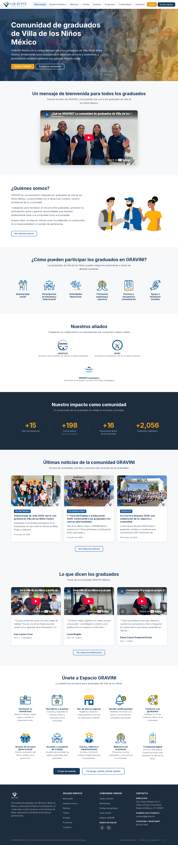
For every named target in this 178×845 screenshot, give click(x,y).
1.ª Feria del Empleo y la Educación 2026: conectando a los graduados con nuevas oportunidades (88, 518)
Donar (152, 4)
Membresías (105, 803)
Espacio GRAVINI (107, 818)
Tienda (85, 4)
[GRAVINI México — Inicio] (14, 4)
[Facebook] (102, 827)
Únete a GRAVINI (22, 66)
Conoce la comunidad (50, 66)
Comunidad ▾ (125, 4)
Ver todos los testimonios (89, 652)
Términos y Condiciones (149, 840)
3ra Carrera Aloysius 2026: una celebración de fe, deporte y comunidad (137, 518)
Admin (164, 840)
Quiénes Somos (70, 803)
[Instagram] (108, 827)
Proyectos (110, 4)
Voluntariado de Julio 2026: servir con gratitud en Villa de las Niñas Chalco (35, 517)
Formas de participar (109, 808)
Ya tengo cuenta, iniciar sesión (103, 771)
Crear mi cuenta (67, 771)
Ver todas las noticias (89, 549)
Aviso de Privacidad (127, 840)
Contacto (140, 4)
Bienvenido (40, 4)
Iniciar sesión (166, 4)
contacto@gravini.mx (145, 816)
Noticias (74, 4)
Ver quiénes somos (24, 233)
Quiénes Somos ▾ (58, 4)
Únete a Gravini (106, 799)
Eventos (97, 4)
